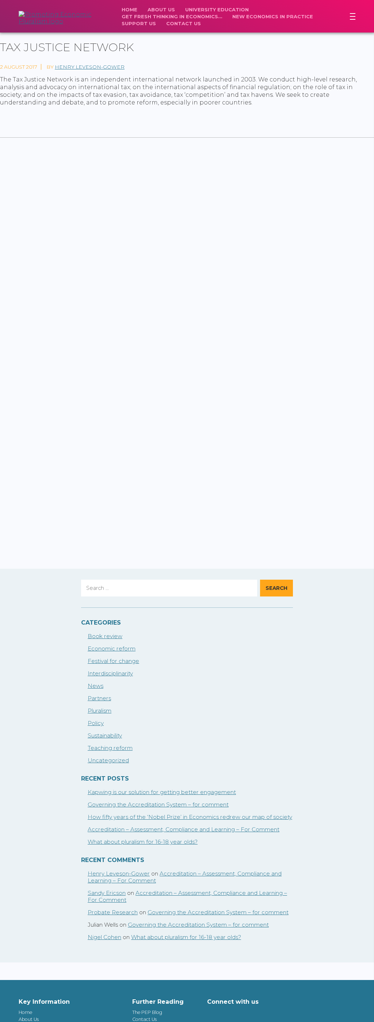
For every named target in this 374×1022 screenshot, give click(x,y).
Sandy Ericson (107, 892)
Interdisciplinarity (110, 673)
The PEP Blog (147, 1012)
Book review (105, 636)
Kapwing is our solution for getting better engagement (162, 792)
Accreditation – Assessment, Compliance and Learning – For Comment (183, 829)
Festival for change (113, 660)
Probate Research (113, 912)
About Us (161, 9)
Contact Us (183, 23)
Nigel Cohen (104, 937)
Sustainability (105, 735)
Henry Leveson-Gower (90, 67)
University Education (217, 9)
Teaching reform (110, 747)
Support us (139, 23)
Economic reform (112, 648)
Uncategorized (108, 760)
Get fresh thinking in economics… (172, 16)
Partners (99, 698)
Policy (96, 723)
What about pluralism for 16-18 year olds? (143, 841)
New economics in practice (272, 16)
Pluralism (99, 710)
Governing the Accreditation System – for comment (158, 804)
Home (129, 9)
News (95, 685)
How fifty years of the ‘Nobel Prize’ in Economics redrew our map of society (190, 816)
